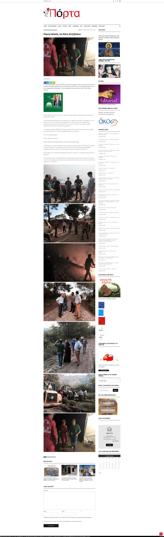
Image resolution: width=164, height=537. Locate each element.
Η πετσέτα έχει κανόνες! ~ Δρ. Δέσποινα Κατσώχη (108, 139)
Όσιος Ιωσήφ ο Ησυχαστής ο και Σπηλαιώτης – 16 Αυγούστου (108, 163)
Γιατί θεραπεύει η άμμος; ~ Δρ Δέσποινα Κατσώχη (108, 212)
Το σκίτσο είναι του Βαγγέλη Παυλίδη (107, 104)
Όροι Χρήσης (102, 26)
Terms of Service (75, 521)
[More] (54, 82)
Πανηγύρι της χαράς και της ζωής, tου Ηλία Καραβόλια (107, 251)
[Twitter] (49, 82)
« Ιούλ (99, 472)
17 (100, 466)
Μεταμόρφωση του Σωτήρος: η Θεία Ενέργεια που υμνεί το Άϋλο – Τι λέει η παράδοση (108, 257)
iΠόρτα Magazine (52, 26)
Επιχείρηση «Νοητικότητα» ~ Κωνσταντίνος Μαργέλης (107, 157)
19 (106, 466)
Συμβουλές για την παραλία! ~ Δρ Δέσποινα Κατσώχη (109, 228)
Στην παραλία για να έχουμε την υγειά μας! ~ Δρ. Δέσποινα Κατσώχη (108, 195)
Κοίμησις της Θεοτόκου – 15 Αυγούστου (106, 168)
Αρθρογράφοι (87, 26)
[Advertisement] (101, 13)
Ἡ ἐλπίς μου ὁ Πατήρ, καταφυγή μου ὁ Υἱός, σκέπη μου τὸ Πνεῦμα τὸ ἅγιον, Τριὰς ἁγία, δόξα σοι (108, 37)
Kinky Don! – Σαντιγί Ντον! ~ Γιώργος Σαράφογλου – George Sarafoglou (109, 134)
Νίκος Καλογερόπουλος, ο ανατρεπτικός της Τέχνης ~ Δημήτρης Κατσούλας (109, 234)
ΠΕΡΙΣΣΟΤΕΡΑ (104, 370)
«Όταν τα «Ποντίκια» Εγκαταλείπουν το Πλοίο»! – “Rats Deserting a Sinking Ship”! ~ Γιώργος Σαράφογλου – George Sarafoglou (108, 240)
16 (118, 464)
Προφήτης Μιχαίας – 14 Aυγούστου (105, 173)
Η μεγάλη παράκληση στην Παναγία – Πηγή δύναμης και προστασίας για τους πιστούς (109, 178)
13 (109, 464)
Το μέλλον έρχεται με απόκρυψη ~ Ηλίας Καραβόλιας (109, 189)
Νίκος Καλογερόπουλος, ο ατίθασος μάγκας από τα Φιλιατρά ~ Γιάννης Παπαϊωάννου (108, 151)
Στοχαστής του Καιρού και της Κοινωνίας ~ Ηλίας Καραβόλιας (108, 145)
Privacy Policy (67, 521)
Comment (46, 490)
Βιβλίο (69, 26)
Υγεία (81, 26)
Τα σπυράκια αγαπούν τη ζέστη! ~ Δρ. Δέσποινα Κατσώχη (108, 223)
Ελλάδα (59, 26)
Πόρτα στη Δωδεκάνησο (50, 30)
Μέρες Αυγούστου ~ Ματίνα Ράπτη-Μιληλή (107, 207)
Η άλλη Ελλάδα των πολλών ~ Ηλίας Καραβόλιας (108, 246)
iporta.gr (80, 29)
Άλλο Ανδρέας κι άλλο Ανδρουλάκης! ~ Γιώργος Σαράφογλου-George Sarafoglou (108, 263)
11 (103, 464)
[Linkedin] (47, 82)
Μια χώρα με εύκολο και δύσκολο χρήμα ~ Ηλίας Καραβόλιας (108, 184)
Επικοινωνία (94, 26)
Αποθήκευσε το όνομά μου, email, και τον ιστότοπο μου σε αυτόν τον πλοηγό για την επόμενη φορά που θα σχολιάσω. (68, 517)
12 (106, 464)
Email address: (109, 436)
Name (45, 511)
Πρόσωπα (65, 26)
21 (112, 466)
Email (63, 511)
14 (112, 464)
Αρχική (45, 26)
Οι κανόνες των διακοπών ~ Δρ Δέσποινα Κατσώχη (109, 217)
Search (115, 390)
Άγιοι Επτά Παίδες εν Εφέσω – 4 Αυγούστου (107, 268)
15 (115, 464)
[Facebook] (45, 82)
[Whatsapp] (51, 82)
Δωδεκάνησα (76, 26)
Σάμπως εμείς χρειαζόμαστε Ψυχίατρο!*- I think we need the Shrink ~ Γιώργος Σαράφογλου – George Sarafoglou (108, 201)
